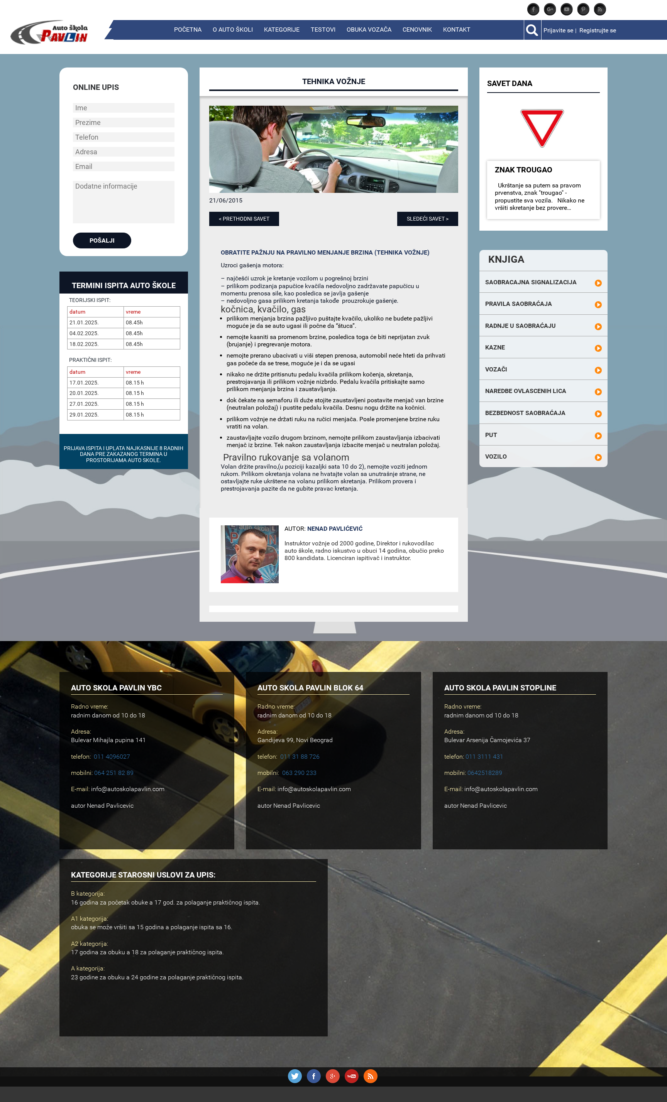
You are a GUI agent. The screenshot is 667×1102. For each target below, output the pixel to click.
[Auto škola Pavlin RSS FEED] (600, 13)
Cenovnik (417, 29)
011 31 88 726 (300, 756)
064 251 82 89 (114, 772)
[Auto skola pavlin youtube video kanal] (566, 13)
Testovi (323, 29)
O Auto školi (233, 29)
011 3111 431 (484, 756)
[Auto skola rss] (371, 1081)
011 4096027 (112, 756)
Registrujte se (597, 30)
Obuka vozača (369, 29)
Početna (187, 29)
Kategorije (282, 29)
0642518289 (484, 772)
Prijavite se (558, 30)
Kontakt (457, 29)
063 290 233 (299, 772)
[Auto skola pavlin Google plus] (550, 13)
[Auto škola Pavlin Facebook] (533, 13)
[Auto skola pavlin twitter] (583, 13)
